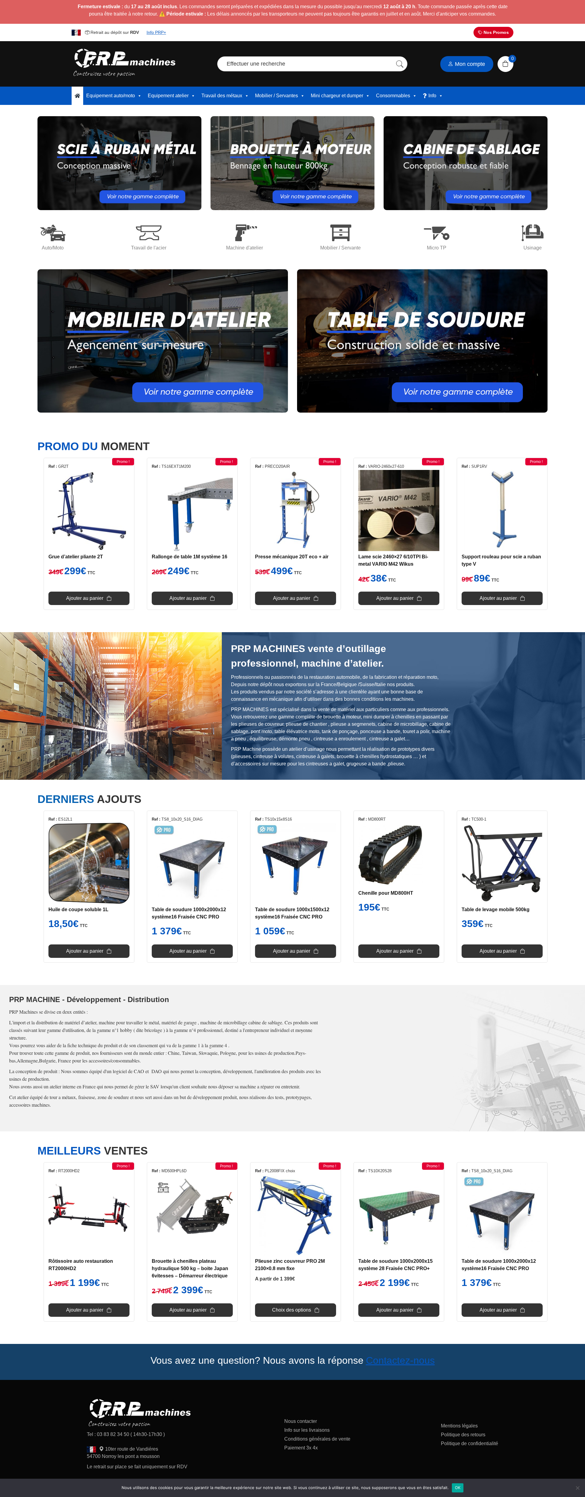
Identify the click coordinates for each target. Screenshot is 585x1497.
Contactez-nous (400, 1360)
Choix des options (291, 1310)
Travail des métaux (221, 95)
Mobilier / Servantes (276, 95)
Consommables (393, 95)
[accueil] (77, 96)
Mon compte (469, 64)
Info (432, 95)
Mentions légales (459, 1425)
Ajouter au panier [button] (84, 598)
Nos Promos (495, 32)
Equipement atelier (168, 95)
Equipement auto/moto (110, 95)
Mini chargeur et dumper (337, 95)
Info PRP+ (156, 32)
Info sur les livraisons (307, 1430)
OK (458, 1487)
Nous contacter (300, 1421)
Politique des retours (464, 1434)
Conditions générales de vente (317, 1438)
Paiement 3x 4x (301, 1447)
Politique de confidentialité (469, 1443)
